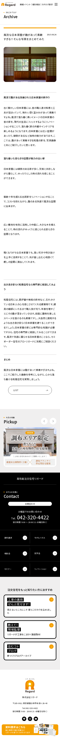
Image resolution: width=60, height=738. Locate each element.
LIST (15, 390)
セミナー (8, 569)
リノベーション (40, 569)
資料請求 (8, 537)
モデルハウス (39, 537)
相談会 (7, 553)
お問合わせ (30, 503)
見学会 (37, 553)
